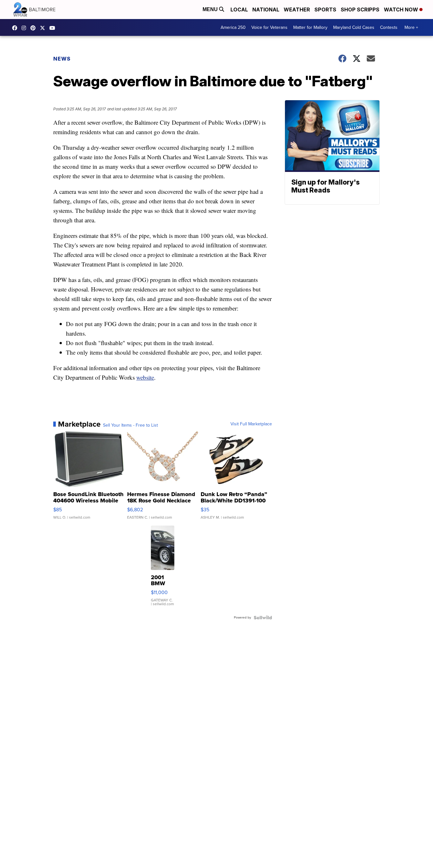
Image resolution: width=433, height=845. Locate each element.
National (265, 9)
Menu (211, 9)
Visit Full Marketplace (251, 424)
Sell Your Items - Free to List (130, 425)
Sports (325, 9)
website (145, 377)
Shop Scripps (360, 9)
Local (239, 9)
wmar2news (25, 27)
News (62, 59)
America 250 (233, 27)
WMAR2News (34, 27)
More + (411, 27)
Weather (297, 9)
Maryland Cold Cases (353, 27)
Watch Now (401, 9)
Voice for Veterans (269, 27)
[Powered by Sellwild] (263, 617)
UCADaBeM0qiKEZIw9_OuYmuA (53, 27)
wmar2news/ (16, 27)
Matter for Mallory (310, 27)
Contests (388, 27)
